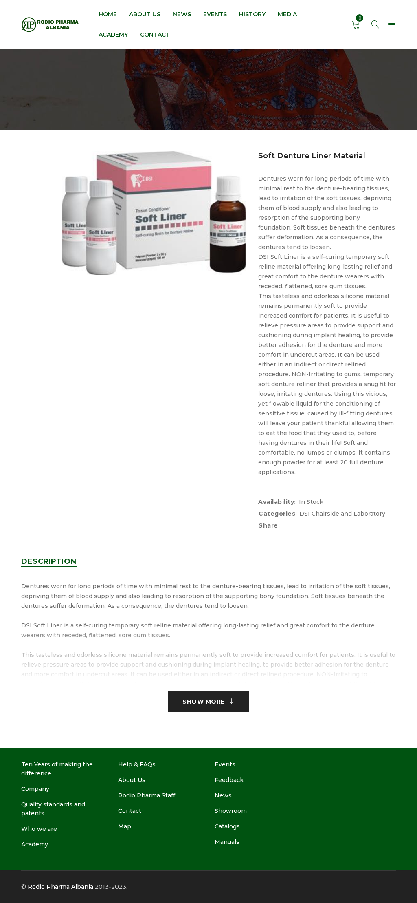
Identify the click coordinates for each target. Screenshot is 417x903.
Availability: (277, 502)
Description (49, 561)
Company (35, 789)
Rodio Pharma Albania (60, 886)
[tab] (49, 561)
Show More (203, 701)
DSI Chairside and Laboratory (342, 513)
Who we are (39, 828)
